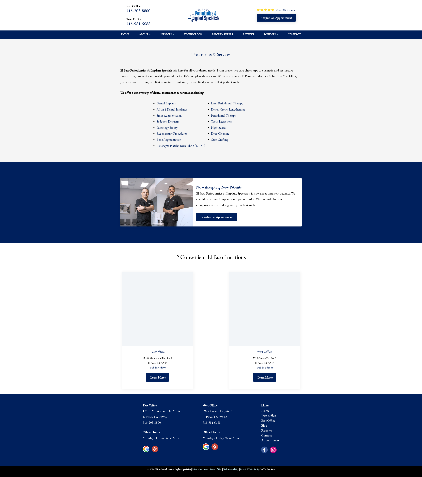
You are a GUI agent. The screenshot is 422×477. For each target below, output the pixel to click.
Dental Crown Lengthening (228, 109)
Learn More (157, 377)
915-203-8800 (138, 11)
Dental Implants (167, 103)
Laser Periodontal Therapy (227, 103)
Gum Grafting (219, 139)
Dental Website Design (250, 469)
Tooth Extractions (221, 121)
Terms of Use (216, 469)
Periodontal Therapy (223, 115)
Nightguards (218, 127)
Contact (294, 34)
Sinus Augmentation (169, 115)
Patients (270, 34)
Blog (264, 425)
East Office (268, 420)
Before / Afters (222, 34)
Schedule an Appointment (217, 217)
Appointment (270, 440)
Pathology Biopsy (167, 127)
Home (125, 34)
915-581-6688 (138, 24)
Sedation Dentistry (168, 121)
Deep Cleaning (220, 133)
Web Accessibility (231, 469)
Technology (193, 34)
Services (166, 34)
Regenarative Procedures (172, 133)
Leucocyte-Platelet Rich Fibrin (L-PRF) (181, 146)
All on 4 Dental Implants (172, 109)
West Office (268, 415)
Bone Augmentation (169, 139)
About (143, 34)
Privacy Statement (200, 469)
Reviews (248, 34)
